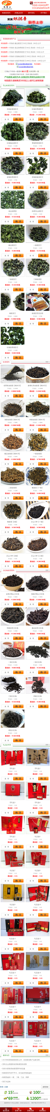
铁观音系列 (6, 13)
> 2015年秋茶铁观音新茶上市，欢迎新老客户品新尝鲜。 (21, 1060)
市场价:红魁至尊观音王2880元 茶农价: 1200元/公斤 (23, 61)
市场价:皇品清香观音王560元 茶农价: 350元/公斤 (22, 48)
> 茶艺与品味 (5, 1082)
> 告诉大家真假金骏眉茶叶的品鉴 (13, 1068)
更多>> (48, 85)
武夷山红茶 (19, 13)
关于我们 (43, 13)
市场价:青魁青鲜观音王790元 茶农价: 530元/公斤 (22, 52)
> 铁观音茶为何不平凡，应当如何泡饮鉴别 (16, 1073)
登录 (1, 1087)
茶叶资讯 (31, 13)
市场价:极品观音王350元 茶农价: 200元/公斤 (21, 43)
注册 (6, 1087)
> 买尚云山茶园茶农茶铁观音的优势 (14, 1064)
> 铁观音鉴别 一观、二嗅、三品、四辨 (15, 1077)
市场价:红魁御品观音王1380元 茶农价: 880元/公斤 (23, 56)
